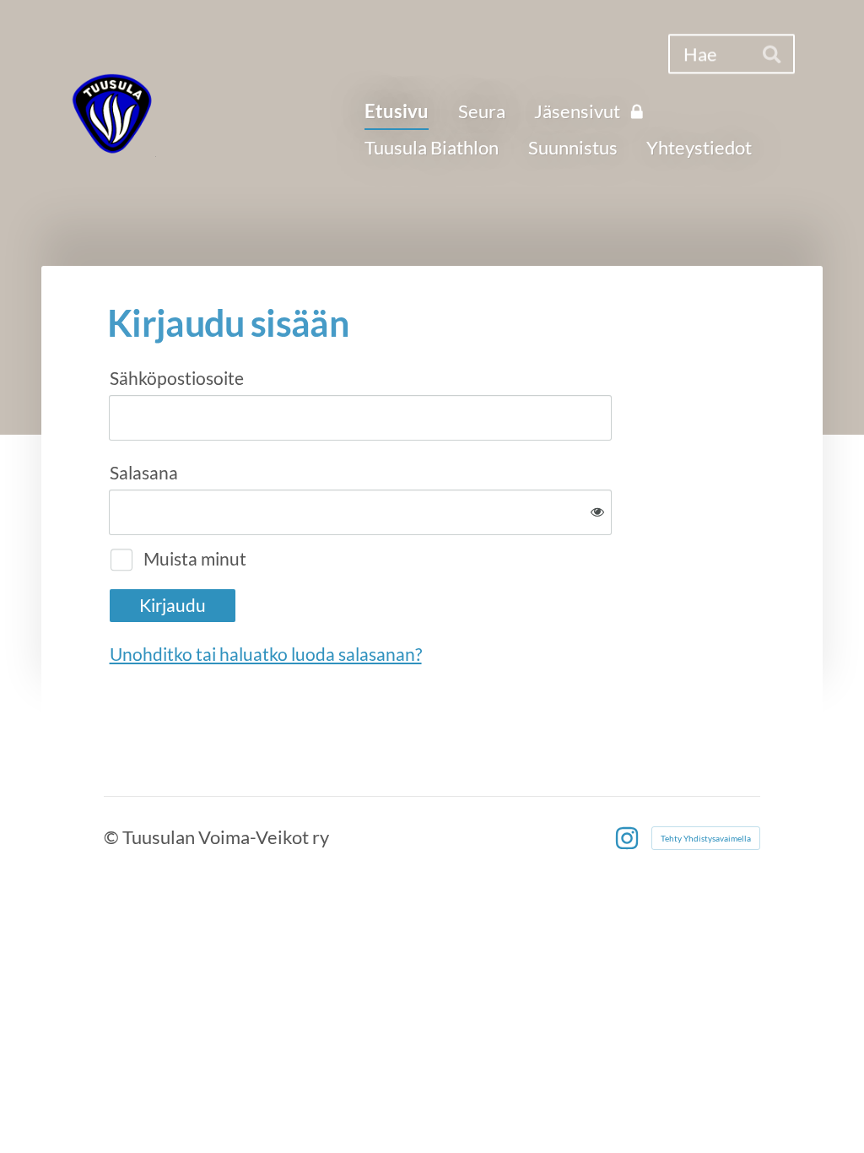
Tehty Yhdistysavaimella (706, 838)
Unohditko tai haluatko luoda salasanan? (266, 654)
